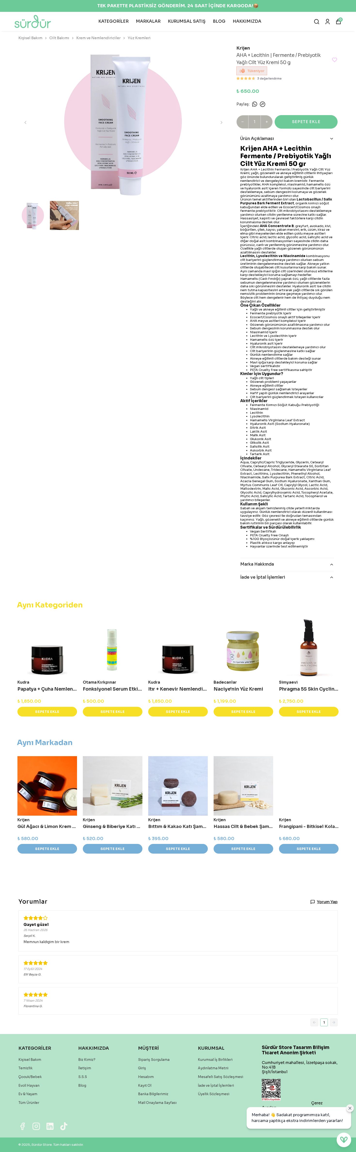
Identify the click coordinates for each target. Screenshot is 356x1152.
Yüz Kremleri (139, 38)
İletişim (84, 1068)
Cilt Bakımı (59, 38)
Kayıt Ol (144, 1085)
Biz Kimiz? (86, 1059)
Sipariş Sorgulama (154, 1059)
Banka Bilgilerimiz (153, 1094)
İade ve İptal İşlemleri (216, 1085)
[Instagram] (36, 1126)
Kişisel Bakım (30, 38)
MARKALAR (148, 21)
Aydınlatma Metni (213, 1068)
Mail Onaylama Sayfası (157, 1102)
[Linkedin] (50, 1126)
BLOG (219, 21)
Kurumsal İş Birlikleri (215, 1059)
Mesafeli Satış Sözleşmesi (220, 1077)
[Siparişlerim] (328, 22)
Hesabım (146, 1077)
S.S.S (82, 1077)
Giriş (142, 1068)
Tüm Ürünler (28, 1102)
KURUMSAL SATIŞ (187, 21)
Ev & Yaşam (27, 1094)
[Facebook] (22, 1126)
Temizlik (25, 1068)
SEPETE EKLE (306, 121)
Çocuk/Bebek (30, 1077)
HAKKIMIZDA (247, 21)
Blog (82, 1085)
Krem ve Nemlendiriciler (98, 38)
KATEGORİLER (113, 21)
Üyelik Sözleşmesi (213, 1094)
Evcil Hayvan (28, 1085)
